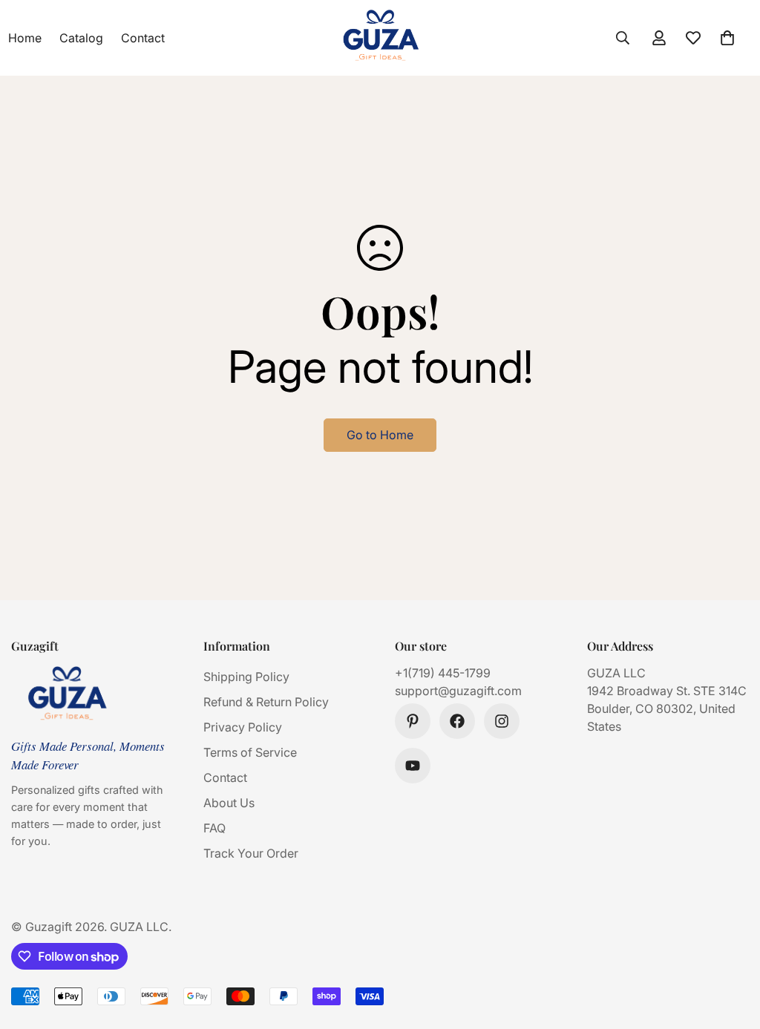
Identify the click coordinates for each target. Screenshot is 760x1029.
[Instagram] (502, 721)
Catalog (81, 37)
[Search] (622, 38)
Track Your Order (250, 853)
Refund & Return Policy (266, 701)
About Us (229, 802)
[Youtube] (412, 765)
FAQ (214, 828)
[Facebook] (457, 721)
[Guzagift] (380, 38)
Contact (143, 37)
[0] (727, 38)
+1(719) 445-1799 (443, 672)
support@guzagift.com (458, 690)
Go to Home (380, 434)
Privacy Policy (242, 727)
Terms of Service (250, 752)
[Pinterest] (412, 721)
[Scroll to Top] (731, 948)
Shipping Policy (246, 676)
